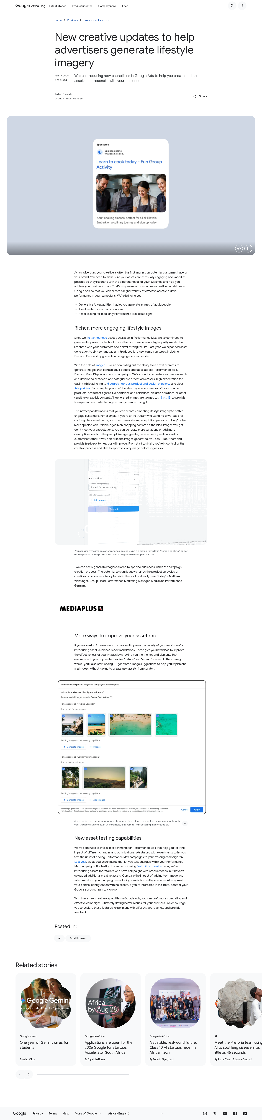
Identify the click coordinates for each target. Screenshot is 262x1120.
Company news (107, 6)
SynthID (166, 397)
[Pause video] (248, 248)
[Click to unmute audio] (239, 248)
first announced (96, 338)
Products (72, 20)
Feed (125, 6)
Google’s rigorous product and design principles (138, 384)
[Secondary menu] (242, 5)
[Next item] (28, 1074)
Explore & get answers (96, 20)
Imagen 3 (101, 365)
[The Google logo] (19, 1113)
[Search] (232, 5)
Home (58, 20)
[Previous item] (20, 1074)
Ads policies (82, 388)
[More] (185, 823)
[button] (200, 96)
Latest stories (57, 6)
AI (59, 938)
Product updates (82, 6)
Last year (80, 862)
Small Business (78, 938)
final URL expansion (149, 866)
